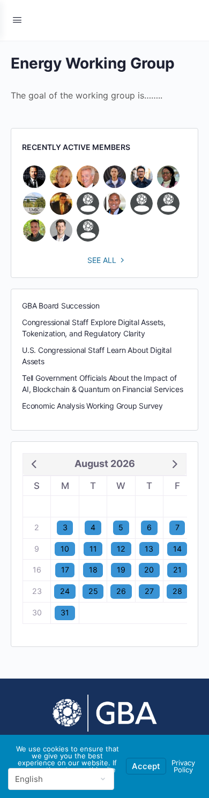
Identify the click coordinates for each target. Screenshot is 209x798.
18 (93, 569)
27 (149, 591)
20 (149, 569)
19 (121, 569)
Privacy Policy (183, 766)
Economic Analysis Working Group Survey (92, 405)
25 (93, 591)
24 (65, 591)
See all (101, 260)
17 (65, 569)
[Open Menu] (17, 19)
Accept (146, 766)
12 (121, 548)
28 (177, 591)
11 (93, 548)
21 (177, 569)
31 (65, 612)
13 (149, 548)
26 (121, 591)
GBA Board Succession (61, 305)
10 (65, 548)
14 (177, 548)
